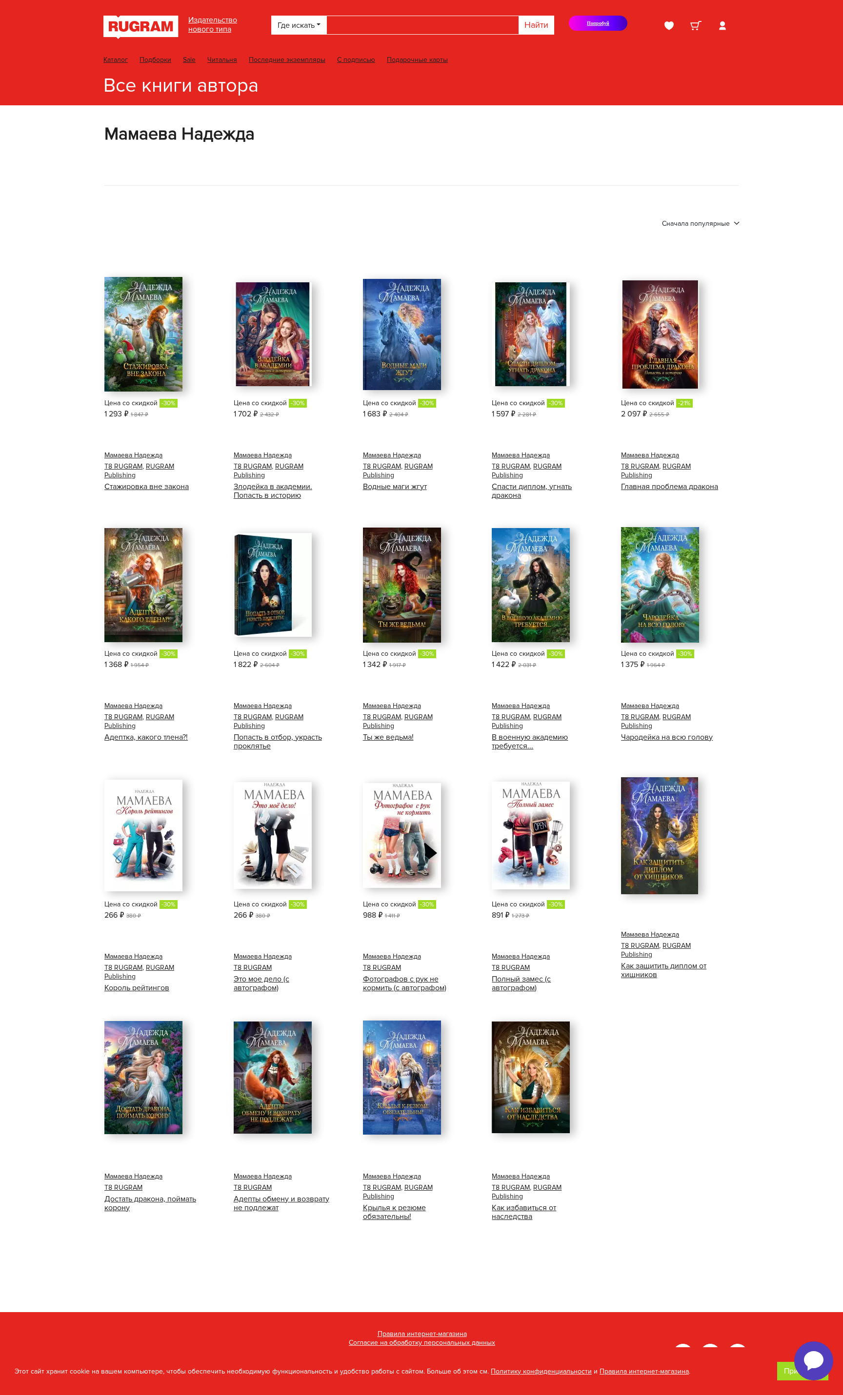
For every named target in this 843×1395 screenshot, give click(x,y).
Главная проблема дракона (669, 486)
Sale (189, 60)
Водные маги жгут (395, 486)
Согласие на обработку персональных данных (422, 1342)
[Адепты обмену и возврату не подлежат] (273, 1078)
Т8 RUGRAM (123, 466)
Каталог (115, 60)
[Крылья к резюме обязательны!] (402, 1078)
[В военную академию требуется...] (531, 585)
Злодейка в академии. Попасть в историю (273, 491)
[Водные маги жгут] (402, 334)
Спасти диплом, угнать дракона (532, 491)
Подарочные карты (417, 60)
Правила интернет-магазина (422, 1334)
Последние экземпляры (287, 60)
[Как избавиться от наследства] (531, 1077)
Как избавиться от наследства (524, 1212)
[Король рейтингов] (143, 835)
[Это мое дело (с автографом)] (273, 835)
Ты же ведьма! (388, 737)
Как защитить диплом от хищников (663, 970)
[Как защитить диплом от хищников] (659, 835)
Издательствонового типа (212, 24)
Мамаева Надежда (133, 455)
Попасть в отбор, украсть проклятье (278, 741)
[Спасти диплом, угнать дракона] (531, 334)
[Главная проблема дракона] (660, 334)
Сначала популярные (697, 223)
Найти (536, 25)
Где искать (296, 25)
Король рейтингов (136, 987)
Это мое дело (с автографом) (261, 983)
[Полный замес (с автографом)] (531, 835)
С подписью (356, 60)
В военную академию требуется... (530, 741)
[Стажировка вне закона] (143, 334)
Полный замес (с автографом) (521, 983)
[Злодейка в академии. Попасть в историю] (273, 334)
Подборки (155, 60)
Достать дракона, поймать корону (150, 1203)
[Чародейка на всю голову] (660, 585)
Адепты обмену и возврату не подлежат (281, 1203)
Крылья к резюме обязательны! (394, 1212)
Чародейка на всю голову (667, 737)
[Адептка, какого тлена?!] (143, 585)
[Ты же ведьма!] (402, 585)
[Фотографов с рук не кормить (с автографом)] (402, 835)
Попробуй (602, 25)
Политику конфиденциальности (541, 1371)
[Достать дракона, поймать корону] (143, 1077)
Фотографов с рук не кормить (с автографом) (404, 983)
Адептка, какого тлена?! (146, 737)
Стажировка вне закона (146, 486)
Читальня (222, 60)
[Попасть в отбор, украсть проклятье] (273, 585)
